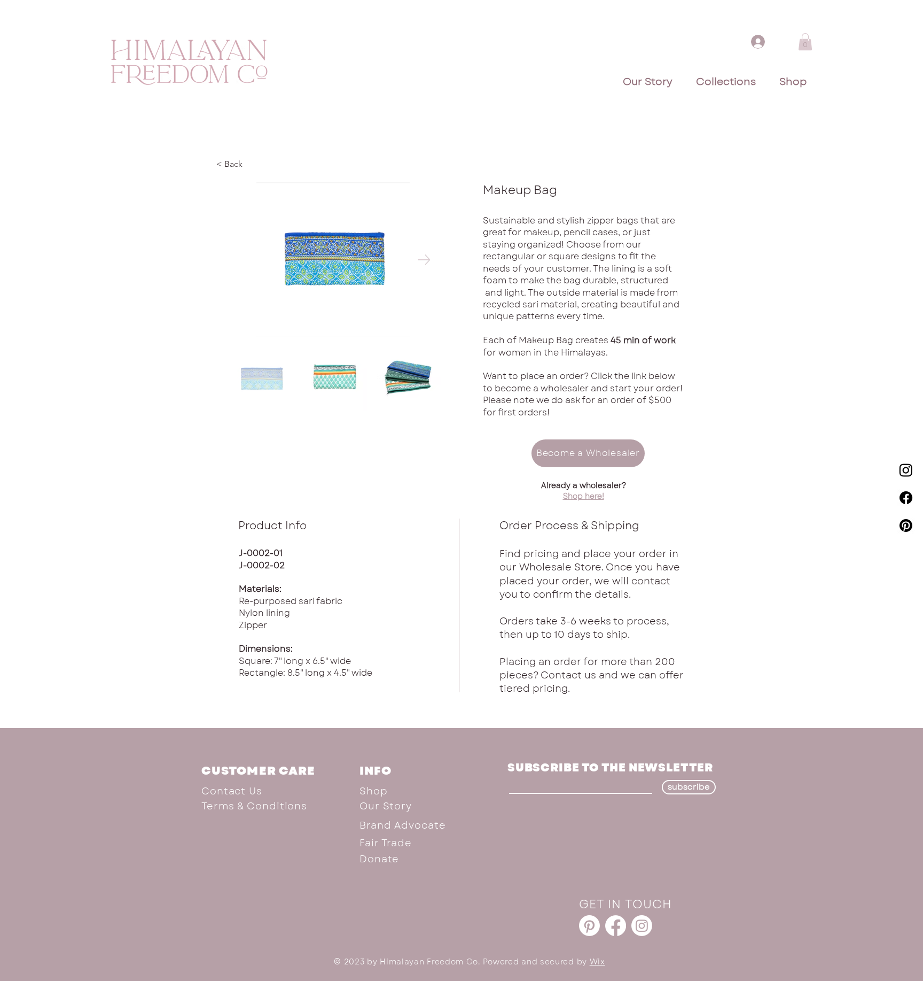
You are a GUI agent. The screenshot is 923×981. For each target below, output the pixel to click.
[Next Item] (424, 259)
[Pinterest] (905, 525)
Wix (597, 961)
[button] (588, 453)
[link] (805, 41)
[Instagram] (905, 469)
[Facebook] (905, 497)
